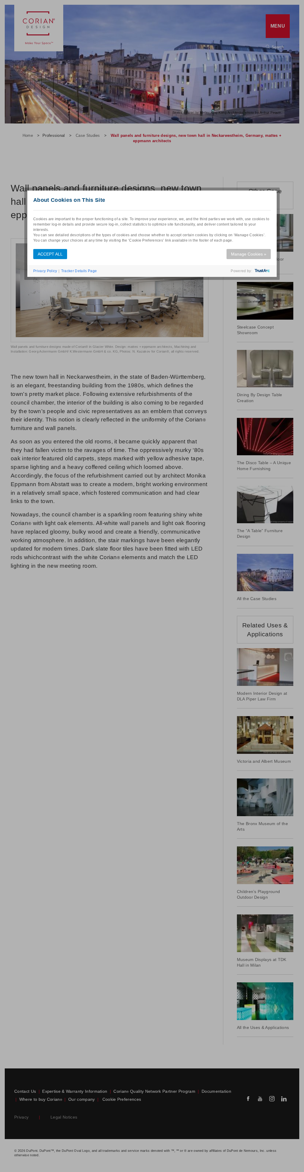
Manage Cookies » (248, 254)
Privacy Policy (45, 271)
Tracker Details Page (79, 271)
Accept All (50, 254)
